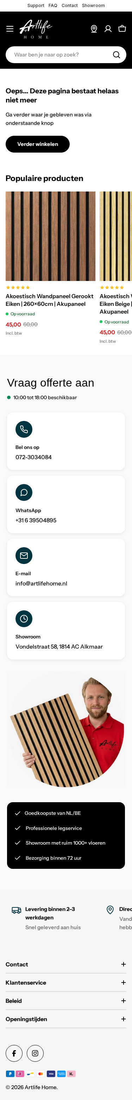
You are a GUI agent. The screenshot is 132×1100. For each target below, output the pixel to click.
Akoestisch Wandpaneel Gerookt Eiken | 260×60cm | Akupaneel (50, 300)
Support (35, 6)
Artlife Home (40, 1087)
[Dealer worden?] (94, 29)
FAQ (53, 6)
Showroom (93, 6)
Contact (70, 6)
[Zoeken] (116, 55)
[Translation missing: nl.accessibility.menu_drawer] (10, 29)
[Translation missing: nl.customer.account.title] (108, 29)
